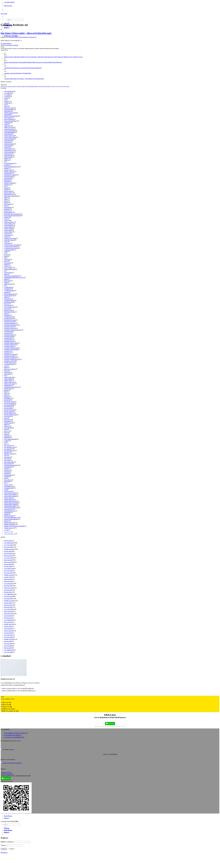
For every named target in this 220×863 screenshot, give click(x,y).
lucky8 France (8, 310)
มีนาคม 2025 (8, 540)
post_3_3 (6, 431)
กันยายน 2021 (8, 628)
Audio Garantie (4, 86)
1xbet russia (7, 153)
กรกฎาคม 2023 (9, 583)
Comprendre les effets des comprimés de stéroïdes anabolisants (23, 68)
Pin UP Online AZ (9, 413)
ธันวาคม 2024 (8, 547)
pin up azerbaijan (9, 405)
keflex (6, 297)
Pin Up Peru (7, 416)
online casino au (8, 377)
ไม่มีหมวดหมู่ (8, 528)
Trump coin (7, 484)
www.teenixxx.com (9, 511)
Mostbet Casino (9, 326)
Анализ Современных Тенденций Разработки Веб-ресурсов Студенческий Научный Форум (33, 62)
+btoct (6, 98)
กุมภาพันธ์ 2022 (9, 620)
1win (5, 106)
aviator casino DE (9, 171)
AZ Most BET (8, 173)
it (4, 285)
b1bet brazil (8, 178)
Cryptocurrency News (10, 246)
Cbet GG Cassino (9, 240)
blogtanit (7, 209)
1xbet (6, 124)
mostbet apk (8, 316)
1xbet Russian (8, 155)
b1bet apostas (8, 176)
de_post (6, 254)
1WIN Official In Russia (11, 116)
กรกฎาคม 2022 (9, 609)
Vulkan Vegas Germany (11, 502)
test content (7, 480)
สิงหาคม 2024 (8, 555)
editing (40, 86)
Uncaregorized (8, 486)
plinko (6, 424)
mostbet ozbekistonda (11, 348)
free (52, 86)
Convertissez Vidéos (11, 86)
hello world (7, 280)
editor (43, 86)
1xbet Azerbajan (9, 129)
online (54, 86)
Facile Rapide (47, 86)
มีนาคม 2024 (8, 566)
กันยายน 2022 (8, 605)
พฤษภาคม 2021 (9, 630)
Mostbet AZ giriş (9, 321)
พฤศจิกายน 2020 (9, 639)
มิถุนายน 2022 (8, 611)
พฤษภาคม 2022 (9, 613)
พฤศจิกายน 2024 (9, 549)
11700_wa (7, 103)
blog (5, 206)
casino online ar (8, 225)
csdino (6, 251)
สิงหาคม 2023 (8, 581)
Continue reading (6, 43)
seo (5, 444)
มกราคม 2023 (8, 596)
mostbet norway (9, 341)
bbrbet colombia (9, 183)
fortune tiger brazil (9, 269)
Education (7, 259)
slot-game (7, 457)
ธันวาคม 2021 (8, 622)
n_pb (5, 366)
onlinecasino (7, 385)
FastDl (6, 264)
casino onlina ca (8, 223)
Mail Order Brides (9, 312)
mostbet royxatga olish (11, 349)
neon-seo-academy (9, 369)
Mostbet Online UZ (10, 344)
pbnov (6, 393)
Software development (11, 465)
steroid (6, 468)
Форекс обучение (9, 524)
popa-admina (8, 427)
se (4, 442)
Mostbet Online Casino (11, 343)
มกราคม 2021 (8, 635)
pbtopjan (7, 396)
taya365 (6, 476)
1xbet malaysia (8, 148)
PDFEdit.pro (8, 398)
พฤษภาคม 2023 (9, 588)
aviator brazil (8, 170)
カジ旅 (6, 530)
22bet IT (6, 158)
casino (6, 220)
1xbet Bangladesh (9, 132)
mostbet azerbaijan (10, 323)
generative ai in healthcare (11, 276)
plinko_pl (6, 426)
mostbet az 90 (8, 318)
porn (5, 429)
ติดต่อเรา (7, 27)
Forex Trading (8, 267)
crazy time (7, 243)
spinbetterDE (8, 467)
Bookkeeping (8, 212)
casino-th (7, 233)
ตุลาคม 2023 (8, 577)
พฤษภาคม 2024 (9, 562)
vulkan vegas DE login (10, 501)
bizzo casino (8, 204)
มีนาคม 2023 (8, 592)
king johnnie (7, 299)
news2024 (7, 372)
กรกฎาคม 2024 (9, 558)
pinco (5, 418)
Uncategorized (8, 488)
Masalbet (7, 315)
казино (6, 514)
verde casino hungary (10, 493)
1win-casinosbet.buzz (10, 121)
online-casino (8, 380)
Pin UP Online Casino (10, 414)
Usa (5, 489)
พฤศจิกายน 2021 (9, 624)
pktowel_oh (32, 37)
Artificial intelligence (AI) (11, 166)
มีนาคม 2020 (8, 648)
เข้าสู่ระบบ (3, 849)
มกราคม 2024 (8, 570)
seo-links (6, 452)
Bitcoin (6, 202)
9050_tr (6, 160)
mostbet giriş (8, 331)
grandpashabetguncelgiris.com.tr (14, 277)
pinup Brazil (7, 421)
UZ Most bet (8, 491)
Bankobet (7, 179)
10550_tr (7, 101)
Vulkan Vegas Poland (10, 504)
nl (4, 375)
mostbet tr (7, 351)
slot (5, 455)
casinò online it (8, 227)
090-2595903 (7, 772)
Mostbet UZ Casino (10, 354)
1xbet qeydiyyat (9, 152)
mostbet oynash (9, 346)
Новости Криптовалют (11, 519)
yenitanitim (7, 512)
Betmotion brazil (9, 194)
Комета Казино (8, 516)
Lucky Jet (7, 308)
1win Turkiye (8, 117)
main (5, 313)
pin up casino (8, 408)
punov (6, 432)
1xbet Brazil (7, 134)
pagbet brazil (8, 388)
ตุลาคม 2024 (8, 551)
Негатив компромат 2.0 (11, 517)
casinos (6, 236)
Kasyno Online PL (9, 295)
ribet (57, 86)
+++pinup (7, 95)
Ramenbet (7, 437)
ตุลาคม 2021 (8, 626)
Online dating (8, 379)
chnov (6, 241)
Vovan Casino (8, 498)
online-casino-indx (9, 383)
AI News (6, 165)
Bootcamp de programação (12, 214)
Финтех (6, 521)
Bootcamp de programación (12, 215)
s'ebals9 (6, 440)
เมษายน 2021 (8, 633)
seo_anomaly (8, 445)
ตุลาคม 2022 (8, 603)
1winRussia (7, 122)
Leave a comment (13, 45)
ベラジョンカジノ (9, 533)
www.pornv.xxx (8, 509)
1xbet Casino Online (10, 137)
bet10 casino (8, 191)
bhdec (6, 197)
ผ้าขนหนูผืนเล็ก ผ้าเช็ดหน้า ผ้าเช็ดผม (15, 733)
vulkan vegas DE (9, 499)
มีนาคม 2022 (8, 618)
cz (5, 253)
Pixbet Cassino (8, 423)
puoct (6, 434)
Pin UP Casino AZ (9, 410)
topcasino (7, 481)
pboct (6, 395)
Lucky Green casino (10, 307)
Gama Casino (8, 272)
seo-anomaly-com (9, 450)
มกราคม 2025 (8, 545)
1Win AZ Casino (9, 108)
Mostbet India (8, 336)
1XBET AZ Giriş (9, 127)
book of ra (7, 210)
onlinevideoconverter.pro (11, 387)
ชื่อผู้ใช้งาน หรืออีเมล (7, 842)
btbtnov (6, 217)
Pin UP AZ (7, 400)
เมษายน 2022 (8, 615)
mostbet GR (7, 333)
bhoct (6, 201)
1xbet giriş (7, 142)
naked (6, 367)
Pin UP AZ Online (9, 403)
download (30, 86)
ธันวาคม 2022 (8, 598)
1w (5, 104)
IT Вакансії (7, 289)
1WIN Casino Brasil (10, 112)
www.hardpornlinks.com (11, 507)
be (5, 186)
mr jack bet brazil (9, 364)
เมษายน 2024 (8, 564)
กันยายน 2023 (8, 579)
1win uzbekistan (9, 119)
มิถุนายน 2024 (8, 560)
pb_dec (6, 390)
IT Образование (9, 290)
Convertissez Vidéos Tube (21, 86)
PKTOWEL (4, 13)
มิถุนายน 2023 (8, 585)
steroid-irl (7, 470)
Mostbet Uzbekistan (10, 357)
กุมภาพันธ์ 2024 (9, 568)
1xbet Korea (8, 145)
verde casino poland (10, 494)
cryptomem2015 (9, 250)
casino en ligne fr (9, 222)
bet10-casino (8, 192)
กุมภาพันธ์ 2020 (9, 650)
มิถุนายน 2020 (8, 643)
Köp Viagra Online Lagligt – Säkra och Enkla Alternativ (26, 33)
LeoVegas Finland (9, 300)
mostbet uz (7, 353)
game (5, 274)
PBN (5, 392)
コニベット (7, 532)
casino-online (8, 232)
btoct (5, 219)
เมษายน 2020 (8, 645)
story (59, 86)
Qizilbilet (7, 436)
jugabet (6, 292)
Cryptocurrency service (11, 248)
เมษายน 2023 (8, 590)
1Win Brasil (7, 111)
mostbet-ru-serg (9, 361)
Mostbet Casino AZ (10, 328)
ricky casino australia (10, 439)
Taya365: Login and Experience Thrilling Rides (17, 73)
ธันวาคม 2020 (8, 637)
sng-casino (7, 460)
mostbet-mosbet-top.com (12, 359)
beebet (6, 188)
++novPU (7, 96)
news (5, 370)
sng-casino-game (9, 462)
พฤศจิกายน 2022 (9, 600)
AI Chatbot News (9, 163)
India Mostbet (8, 284)
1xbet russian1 (8, 157)
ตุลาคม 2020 (8, 641)
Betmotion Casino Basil (11, 196)
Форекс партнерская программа (14, 526)
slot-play (6, 458)
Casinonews (7, 235)
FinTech (6, 266)
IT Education (8, 287)
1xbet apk (7, 125)
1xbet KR (7, 147)
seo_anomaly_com (9, 447)
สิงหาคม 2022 (8, 607)
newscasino (7, 374)
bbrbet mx (7, 184)
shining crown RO (9, 454)
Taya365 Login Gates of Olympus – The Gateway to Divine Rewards (24, 78)
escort (6, 261)
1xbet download (9, 139)
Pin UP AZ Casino (9, 401)
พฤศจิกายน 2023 (9, 575)
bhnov (6, 199)
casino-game (8, 230)
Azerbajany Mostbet (10, 175)
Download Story (35, 86)
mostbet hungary (9, 335)
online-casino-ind (9, 382)
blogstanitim (8, 207)
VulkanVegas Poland (10, 506)
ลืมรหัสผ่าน (4, 852)
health (6, 279)
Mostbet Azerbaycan (10, 325)
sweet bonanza (8, 475)
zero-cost (67, 86)
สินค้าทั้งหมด (8, 816)
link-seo (6, 303)
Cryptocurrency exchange (11, 245)
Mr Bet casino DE (9, 362)
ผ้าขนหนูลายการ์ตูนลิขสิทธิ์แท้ (13, 737)
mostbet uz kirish (9, 356)
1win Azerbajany (9, 109)
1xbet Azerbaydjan (9, 130)
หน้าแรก (6, 828)
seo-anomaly (8, 449)
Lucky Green (8, 305)
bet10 (6, 189)
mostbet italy (8, 338)
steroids (6, 473)
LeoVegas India (8, 302)
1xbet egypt (7, 140)
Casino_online (8, 228)
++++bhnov (7, 93)
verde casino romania (10, 496)
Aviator (6, 168)
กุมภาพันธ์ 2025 (9, 543)
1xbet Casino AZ (9, 135)
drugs (5, 256)
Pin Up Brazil (8, 406)
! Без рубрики (8, 91)
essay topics (7, 263)
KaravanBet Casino (9, 294)
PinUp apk (7, 419)
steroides (7, 471)
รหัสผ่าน (4, 845)
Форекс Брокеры (9, 522)
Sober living (7, 463)
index (5, 282)
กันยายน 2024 (8, 553)
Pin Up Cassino (8, 411)
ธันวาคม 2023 (8, 573)
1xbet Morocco (8, 150)
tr (4, 483)
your (64, 86)
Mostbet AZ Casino (10, 320)
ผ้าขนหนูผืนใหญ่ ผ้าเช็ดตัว (12, 735)
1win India (7, 114)
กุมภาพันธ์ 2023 (9, 594)
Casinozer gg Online (10, 238)
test (5, 478)
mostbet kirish (8, 339)
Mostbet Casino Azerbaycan (12, 330)
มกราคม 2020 (8, 652)
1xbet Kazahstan (9, 144)
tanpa (62, 86)
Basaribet (7, 181)
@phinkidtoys (9, 774)
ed (1, 29)
